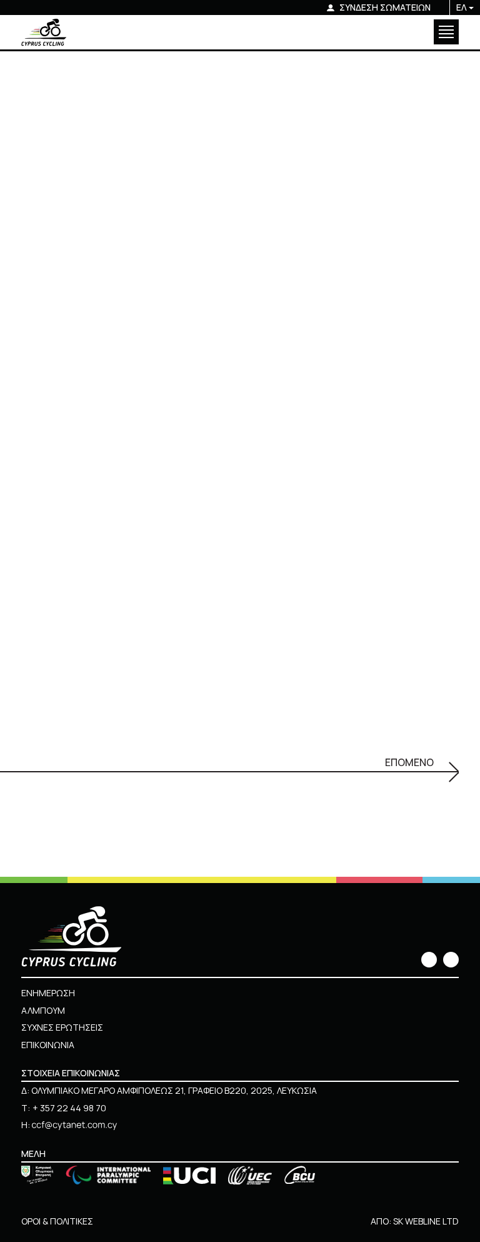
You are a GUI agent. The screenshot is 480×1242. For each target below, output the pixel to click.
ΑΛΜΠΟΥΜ (43, 1010)
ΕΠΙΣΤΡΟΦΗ (55, 197)
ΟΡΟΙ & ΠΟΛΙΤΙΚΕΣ (57, 1221)
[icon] (429, 959)
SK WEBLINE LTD (426, 1221)
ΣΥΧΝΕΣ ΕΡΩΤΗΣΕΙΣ (62, 1027)
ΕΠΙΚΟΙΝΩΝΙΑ (47, 1045)
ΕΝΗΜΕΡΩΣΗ (48, 993)
